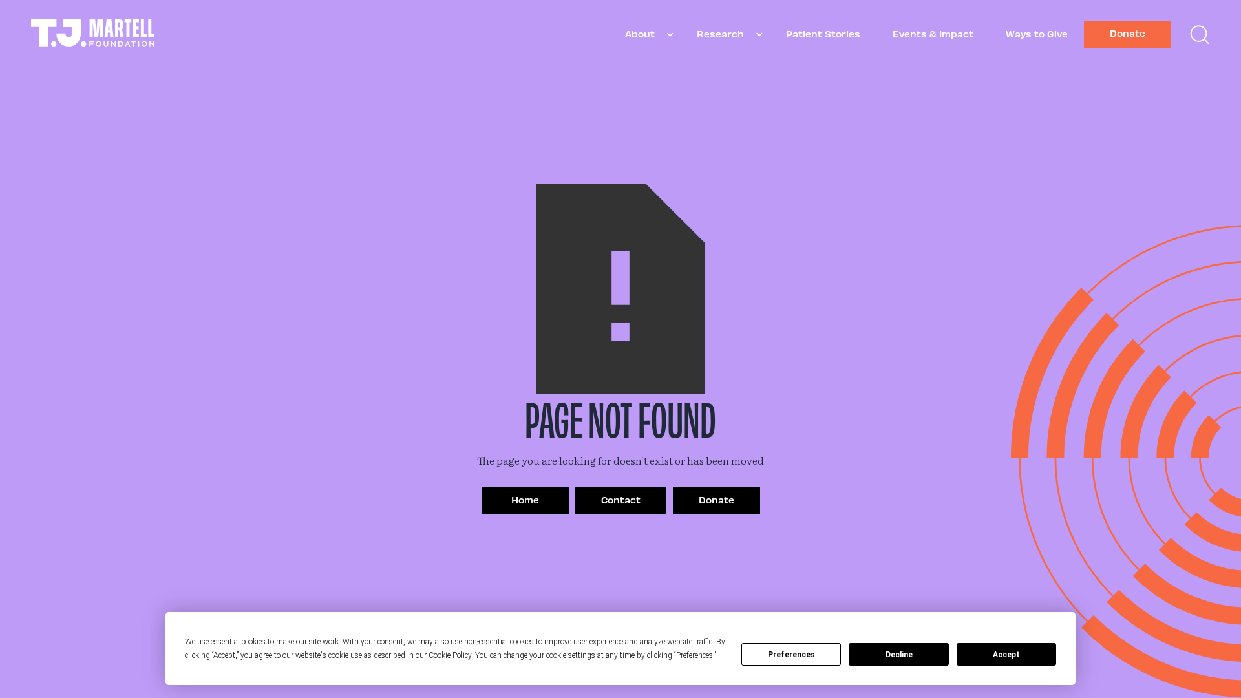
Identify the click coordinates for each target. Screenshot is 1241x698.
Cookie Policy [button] (450, 655)
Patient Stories (823, 33)
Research (720, 33)
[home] (92, 34)
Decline (899, 654)
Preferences (791, 654)
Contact (621, 499)
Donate (1127, 33)
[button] (645, 34)
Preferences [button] (694, 655)
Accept (1006, 654)
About (640, 33)
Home (525, 499)
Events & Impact (933, 33)
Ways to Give (1037, 33)
